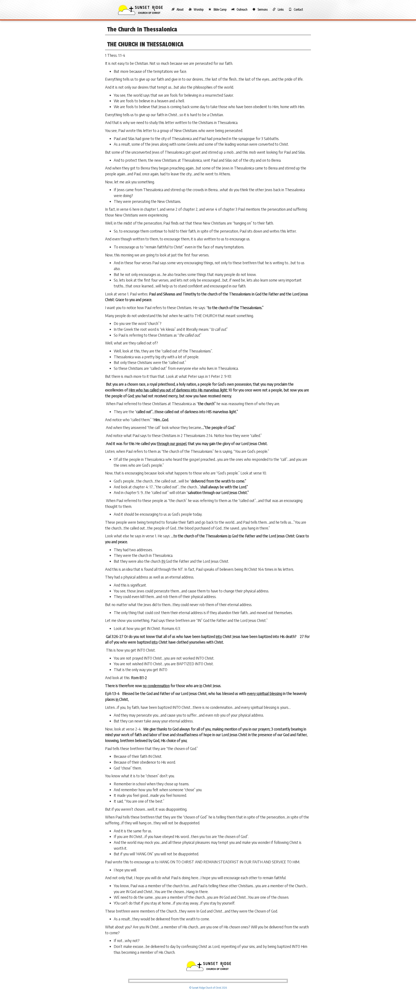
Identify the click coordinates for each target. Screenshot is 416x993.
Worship (198, 9)
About (180, 9)
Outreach (242, 9)
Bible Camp (220, 9)
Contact (298, 9)
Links (281, 9)
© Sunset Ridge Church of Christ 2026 (208, 987)
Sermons (263, 9)
